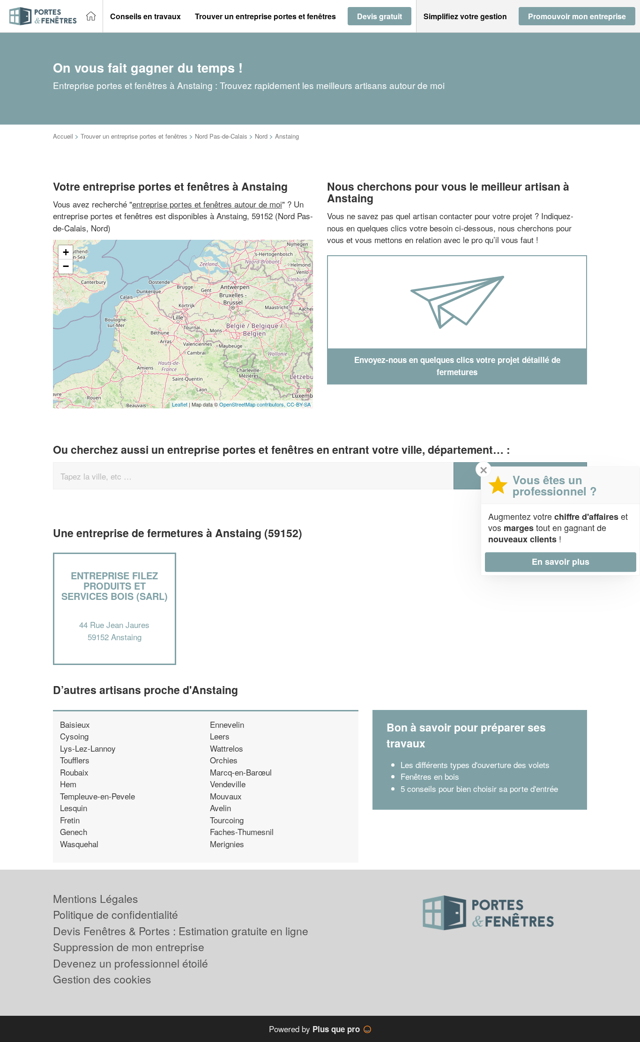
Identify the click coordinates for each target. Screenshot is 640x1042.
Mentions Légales (95, 898)
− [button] (66, 266)
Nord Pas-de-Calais (221, 136)
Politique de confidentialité (115, 914)
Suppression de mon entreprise (128, 946)
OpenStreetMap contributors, (253, 404)
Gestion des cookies (102, 979)
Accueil (63, 136)
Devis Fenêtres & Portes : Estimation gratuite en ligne (180, 931)
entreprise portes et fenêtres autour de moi (207, 204)
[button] (145, 16)
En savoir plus (560, 561)
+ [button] (66, 252)
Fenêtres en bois (430, 776)
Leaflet (179, 404)
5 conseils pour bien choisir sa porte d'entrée (479, 788)
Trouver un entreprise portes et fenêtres (134, 136)
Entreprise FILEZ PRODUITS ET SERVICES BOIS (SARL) (114, 586)
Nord (261, 136)
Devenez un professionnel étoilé (130, 963)
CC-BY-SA (299, 404)
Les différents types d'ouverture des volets (475, 764)
